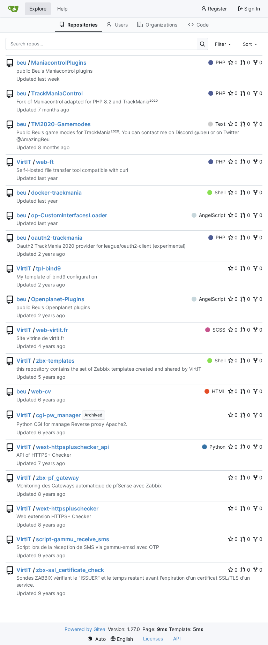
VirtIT (23, 161)
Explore (37, 9)
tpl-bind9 (48, 268)
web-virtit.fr (52, 329)
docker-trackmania (56, 192)
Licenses (153, 639)
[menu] (96, 639)
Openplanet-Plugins (57, 299)
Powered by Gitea (85, 629)
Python (217, 447)
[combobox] (224, 43)
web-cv (41, 391)
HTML (218, 391)
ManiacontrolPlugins (59, 62)
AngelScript (212, 215)
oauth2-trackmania (56, 237)
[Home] (13, 8)
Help (62, 9)
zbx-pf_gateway (57, 477)
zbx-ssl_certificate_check (70, 569)
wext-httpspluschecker (67, 508)
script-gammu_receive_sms (72, 539)
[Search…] (202, 44)
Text (220, 124)
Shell (220, 192)
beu (21, 62)
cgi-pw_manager (58, 415)
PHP (220, 62)
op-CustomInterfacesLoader (69, 215)
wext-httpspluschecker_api (72, 446)
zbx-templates (55, 360)
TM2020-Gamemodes (61, 124)
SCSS (219, 330)
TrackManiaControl (57, 93)
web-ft (45, 161)
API (177, 639)
